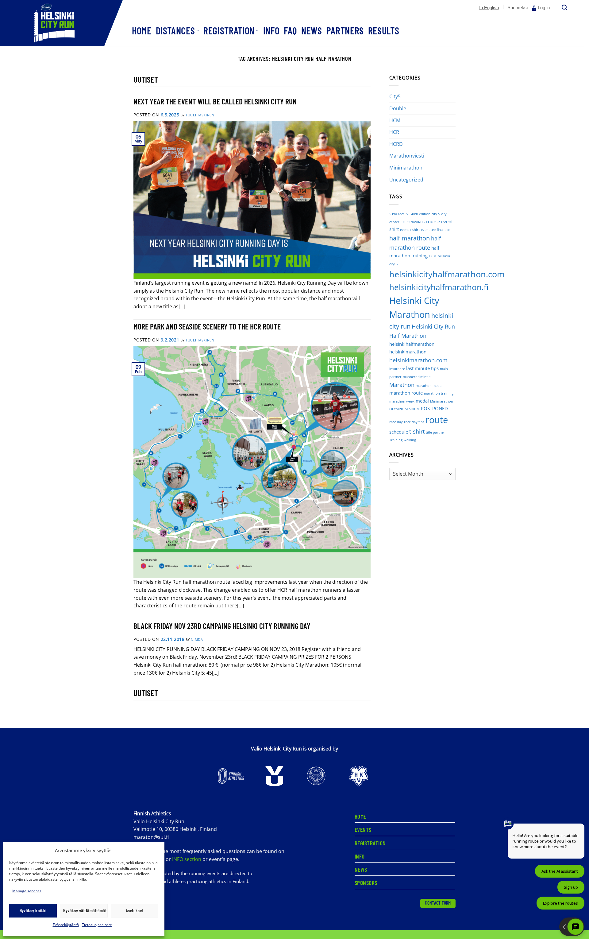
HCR (394, 132)
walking (410, 440)
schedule (398, 432)
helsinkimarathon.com (418, 360)
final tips (443, 230)
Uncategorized (406, 179)
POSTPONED (434, 408)
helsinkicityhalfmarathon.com (447, 274)
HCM (394, 120)
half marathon (409, 238)
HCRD (396, 144)
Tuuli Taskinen (200, 115)
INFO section (186, 859)
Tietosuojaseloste (97, 924)
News (311, 30)
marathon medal (429, 386)
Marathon (401, 384)
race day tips (414, 422)
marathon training (438, 393)
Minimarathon (405, 167)
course (433, 221)
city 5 (436, 214)
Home (142, 30)
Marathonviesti (406, 155)
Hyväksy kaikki (33, 910)
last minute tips (422, 368)
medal (422, 401)
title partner (435, 432)
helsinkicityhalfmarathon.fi (438, 287)
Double (397, 108)
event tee (428, 230)
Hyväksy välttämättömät (84, 910)
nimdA (197, 639)
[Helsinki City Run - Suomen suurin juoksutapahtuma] (61, 23)
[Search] (564, 8)
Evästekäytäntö (66, 924)
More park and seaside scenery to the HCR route (207, 326)
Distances (175, 30)
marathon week (401, 401)
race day (396, 422)
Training (395, 440)
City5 (395, 96)
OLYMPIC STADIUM (404, 409)
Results (383, 30)
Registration (229, 30)
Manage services (26, 891)
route (436, 420)
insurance (397, 369)
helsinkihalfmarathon (411, 344)
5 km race (397, 214)
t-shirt (417, 431)
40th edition (420, 214)
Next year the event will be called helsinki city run (215, 101)
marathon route (406, 393)
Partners (345, 30)
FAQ (290, 30)
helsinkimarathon (407, 352)
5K (408, 214)
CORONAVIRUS (413, 222)
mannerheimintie (416, 377)
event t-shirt (410, 230)
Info (271, 30)
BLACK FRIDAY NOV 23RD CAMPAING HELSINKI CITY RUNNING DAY (221, 625)
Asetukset (134, 910)
